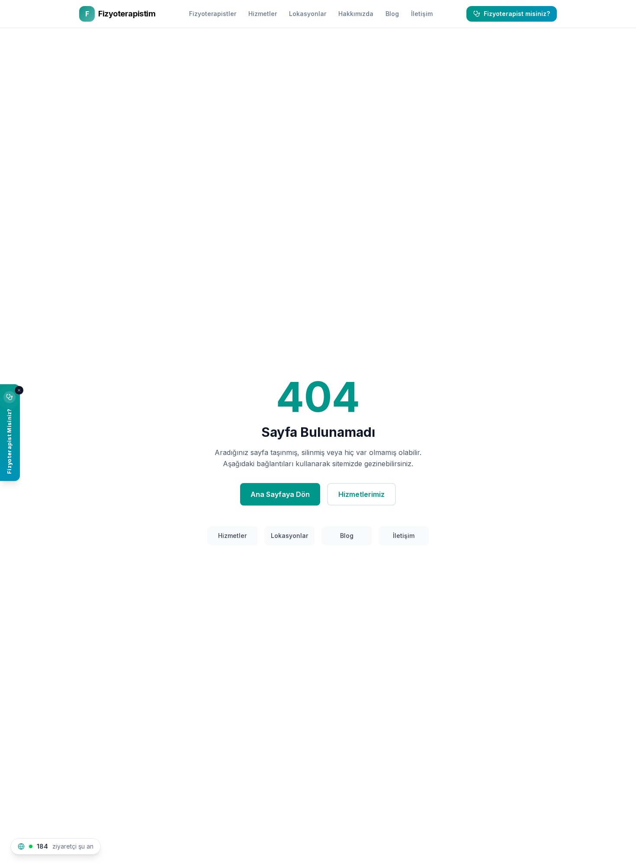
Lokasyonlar (307, 13)
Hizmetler (262, 13)
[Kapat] (19, 390)
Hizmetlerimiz (361, 494)
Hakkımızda (355, 13)
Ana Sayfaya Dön (280, 494)
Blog (392, 13)
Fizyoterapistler (212, 13)
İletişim (422, 13)
